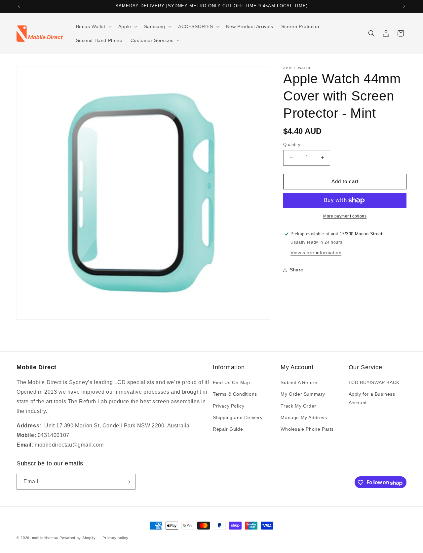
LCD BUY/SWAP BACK (374, 382)
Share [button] (296, 269)
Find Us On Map (231, 382)
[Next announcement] (404, 6)
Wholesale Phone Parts (307, 429)
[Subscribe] (128, 482)
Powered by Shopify (77, 538)
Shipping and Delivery (238, 417)
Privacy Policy (228, 406)
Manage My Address (304, 417)
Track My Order (298, 406)
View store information (315, 252)
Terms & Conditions (235, 394)
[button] (93, 26)
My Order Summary (303, 394)
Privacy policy (115, 538)
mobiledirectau (45, 538)
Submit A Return (299, 382)
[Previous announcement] (19, 6)
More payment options (344, 216)
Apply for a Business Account (372, 398)
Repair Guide (228, 429)
